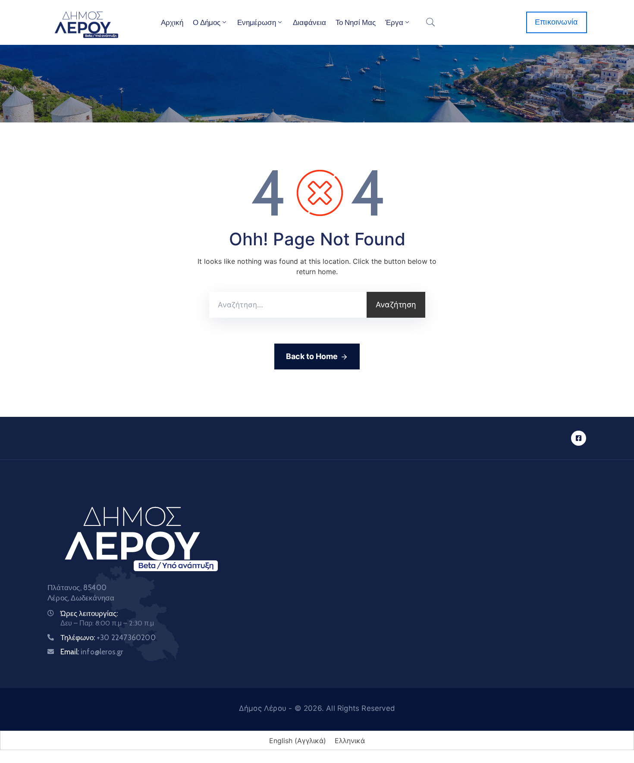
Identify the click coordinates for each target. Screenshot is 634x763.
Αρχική (172, 22)
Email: (91, 651)
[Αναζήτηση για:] (288, 305)
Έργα (394, 22)
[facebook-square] (578, 438)
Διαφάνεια (309, 22)
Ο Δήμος (206, 22)
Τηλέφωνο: (108, 637)
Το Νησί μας (356, 22)
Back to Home (312, 356)
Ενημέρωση (256, 22)
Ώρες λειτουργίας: (89, 613)
